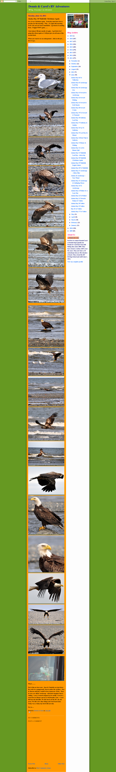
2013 (71, 52)
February (74, 222)
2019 (71, 36)
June (73, 75)
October (74, 64)
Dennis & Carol (74, 238)
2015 (71, 47)
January (74, 225)
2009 (71, 231)
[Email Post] (46, 712)
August (73, 69)
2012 (71, 55)
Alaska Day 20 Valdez (77, 203)
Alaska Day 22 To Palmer (79, 196)
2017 (71, 41)
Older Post (61, 764)
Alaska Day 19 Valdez (77, 206)
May (72, 214)
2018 (71, 38)
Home (46, 764)
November (74, 61)
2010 (71, 228)
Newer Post (31, 764)
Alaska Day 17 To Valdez (78, 211)
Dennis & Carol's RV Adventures (48, 6)
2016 (71, 44)
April (73, 217)
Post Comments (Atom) (44, 768)
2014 (71, 50)
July (72, 72)
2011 (71, 58)
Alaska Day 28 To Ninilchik (79, 168)
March (73, 220)
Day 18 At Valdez (76, 209)
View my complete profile (75, 262)
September (74, 66)
